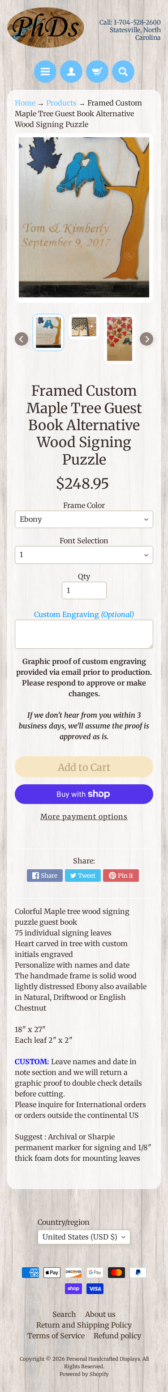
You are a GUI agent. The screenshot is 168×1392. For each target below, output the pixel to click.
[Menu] (45, 71)
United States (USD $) (80, 1236)
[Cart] (97, 71)
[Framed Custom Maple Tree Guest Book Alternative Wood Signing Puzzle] (48, 332)
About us (100, 1314)
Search (64, 1314)
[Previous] (21, 339)
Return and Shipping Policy (84, 1324)
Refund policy (117, 1335)
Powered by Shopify (84, 1374)
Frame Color (84, 505)
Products (61, 102)
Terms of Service (56, 1335)
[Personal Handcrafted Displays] (45, 30)
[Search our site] (123, 71)
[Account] (71, 71)
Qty (84, 576)
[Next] (146, 339)
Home (25, 102)
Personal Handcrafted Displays (103, 1359)
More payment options (84, 816)
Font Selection (84, 540)
